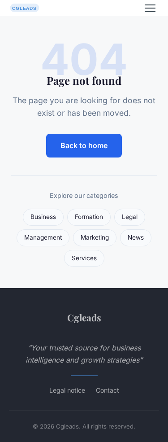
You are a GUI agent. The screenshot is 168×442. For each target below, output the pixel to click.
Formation (89, 216)
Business (43, 216)
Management (43, 237)
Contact (107, 390)
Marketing (95, 237)
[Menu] (150, 8)
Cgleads (84, 317)
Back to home (84, 145)
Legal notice (67, 390)
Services (84, 258)
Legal (130, 216)
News (136, 237)
